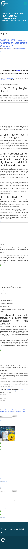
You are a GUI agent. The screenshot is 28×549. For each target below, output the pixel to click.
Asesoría (2, 411)
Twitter (8, 389)
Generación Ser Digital (4, 508)
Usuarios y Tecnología (12, 409)
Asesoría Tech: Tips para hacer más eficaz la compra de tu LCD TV (13, 42)
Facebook (21, 389)
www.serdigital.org (4, 395)
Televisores (18, 411)
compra (6, 411)
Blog (6, 409)
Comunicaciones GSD (20, 48)
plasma (13, 411)
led (11, 411)
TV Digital (24, 411)
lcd (9, 411)
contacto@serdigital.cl (6, 546)
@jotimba (23, 409)
